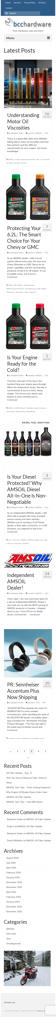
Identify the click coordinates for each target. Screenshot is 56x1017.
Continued (12, 277)
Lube (37, 159)
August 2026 (12, 858)
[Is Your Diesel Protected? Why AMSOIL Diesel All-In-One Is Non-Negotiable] (28, 445)
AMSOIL (39, 133)
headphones (25, 738)
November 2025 (14, 887)
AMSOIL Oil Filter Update (18, 797)
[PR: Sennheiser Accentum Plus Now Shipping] (28, 653)
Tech (38, 703)
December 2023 (14, 906)
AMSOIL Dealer (33, 540)
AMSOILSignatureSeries (15, 289)
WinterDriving (20, 411)
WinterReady (30, 411)
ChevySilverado (30, 289)
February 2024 (13, 897)
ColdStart (29, 408)
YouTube (24, 163)
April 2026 (11, 867)
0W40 (10, 285)
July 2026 (11, 863)
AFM (14, 285)
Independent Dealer (27, 159)
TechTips (9, 163)
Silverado (33, 292)
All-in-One (16, 540)
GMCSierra (10, 292)
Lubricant (9, 543)
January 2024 (13, 901)
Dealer (17, 159)
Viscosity (17, 163)
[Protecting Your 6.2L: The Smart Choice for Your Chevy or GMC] (28, 197)
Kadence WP (42, 1011)
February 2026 (13, 872)
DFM (38, 289)
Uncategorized (13, 943)
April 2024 (11, 892)
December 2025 (14, 882)
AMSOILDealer (29, 285)
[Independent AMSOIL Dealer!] (28, 560)
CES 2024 (11, 934)
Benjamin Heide (17, 133)
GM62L (44, 289)
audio (18, 738)
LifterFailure (19, 292)
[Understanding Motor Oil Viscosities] (28, 83)
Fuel (41, 540)
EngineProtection (40, 408)
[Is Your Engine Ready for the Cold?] (28, 326)
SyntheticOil (10, 411)
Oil (41, 159)
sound (42, 738)
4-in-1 (10, 540)
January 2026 (13, 877)
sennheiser (35, 738)
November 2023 (14, 911)
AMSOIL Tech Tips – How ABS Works (24, 802)
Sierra (26, 292)
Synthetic (46, 159)
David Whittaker (15, 840)
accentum (11, 738)
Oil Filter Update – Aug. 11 (19, 773)
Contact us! (9, 1002)
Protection (17, 543)
